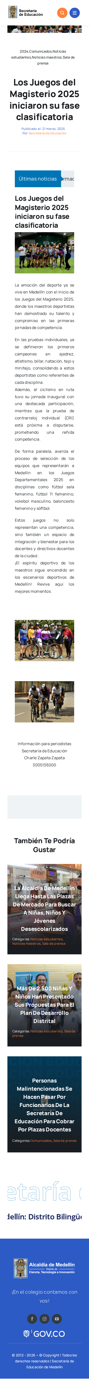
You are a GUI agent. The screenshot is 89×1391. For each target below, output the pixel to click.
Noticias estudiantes (46, 939)
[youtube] (57, 1319)
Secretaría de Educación (48, 133)
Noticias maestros (26, 943)
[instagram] (44, 1319)
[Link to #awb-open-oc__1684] (74, 13)
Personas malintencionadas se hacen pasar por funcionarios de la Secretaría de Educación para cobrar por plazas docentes (44, 1105)
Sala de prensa (53, 943)
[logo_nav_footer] (44, 1260)
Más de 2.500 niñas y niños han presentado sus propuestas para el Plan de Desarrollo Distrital (44, 1005)
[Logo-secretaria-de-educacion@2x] (25, 7)
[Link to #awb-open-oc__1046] (62, 13)
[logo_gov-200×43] (44, 1330)
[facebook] (32, 1319)
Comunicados (41, 1140)
